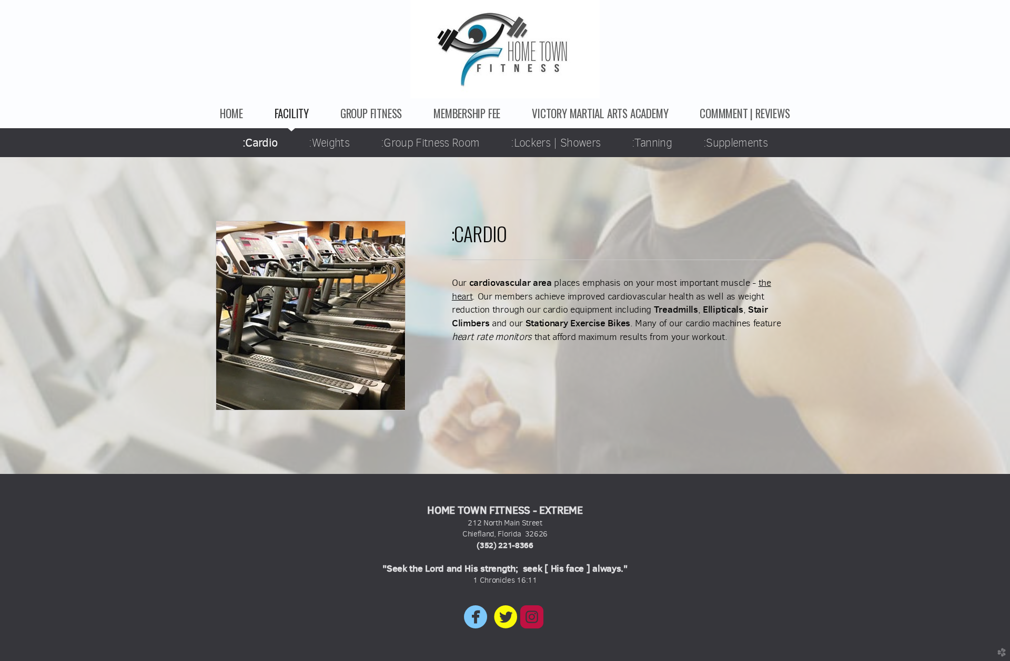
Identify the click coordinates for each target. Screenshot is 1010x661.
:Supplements (735, 142)
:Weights (329, 142)
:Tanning (652, 142)
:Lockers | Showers (555, 142)
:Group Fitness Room (430, 142)
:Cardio (260, 142)
